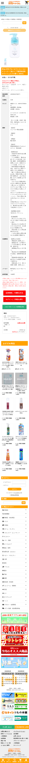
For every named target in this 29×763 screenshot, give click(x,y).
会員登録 (3, 738)
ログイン (14, 332)
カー (5, 593)
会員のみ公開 (21, 323)
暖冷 (5, 570)
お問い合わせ (8, 727)
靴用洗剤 (19, 19)
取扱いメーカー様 (6, 743)
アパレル (6, 567)
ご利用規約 (17, 743)
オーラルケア (8, 544)
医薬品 (6, 510)
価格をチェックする (14, 30)
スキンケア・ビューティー (12, 533)
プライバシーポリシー (20, 740)
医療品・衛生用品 (9, 517)
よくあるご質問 (5, 745)
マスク (6, 521)
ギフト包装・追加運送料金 (12, 608)
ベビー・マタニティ (9, 555)
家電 (4, 563)
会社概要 (16, 734)
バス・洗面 (7, 540)
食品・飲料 (7, 548)
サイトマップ (17, 745)
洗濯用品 (13, 19)
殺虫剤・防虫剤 (8, 582)
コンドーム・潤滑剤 (10, 586)
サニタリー (6, 536)
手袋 (5, 574)
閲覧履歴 (14, 761)
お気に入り (8, 761)
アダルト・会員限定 (10, 604)
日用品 (7, 19)
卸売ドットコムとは (6, 734)
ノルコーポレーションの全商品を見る (14, 306)
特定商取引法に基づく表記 (21, 738)
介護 (5, 559)
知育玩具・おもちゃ (9, 551)
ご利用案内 (4, 736)
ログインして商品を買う (14, 299)
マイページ (26, 761)
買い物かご (20, 761)
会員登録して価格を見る (14, 293)
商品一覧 (3, 740)
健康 (5, 578)
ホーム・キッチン (9, 529)
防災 (5, 589)
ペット (6, 601)
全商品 (2, 19)
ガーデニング (7, 597)
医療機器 (6, 514)
